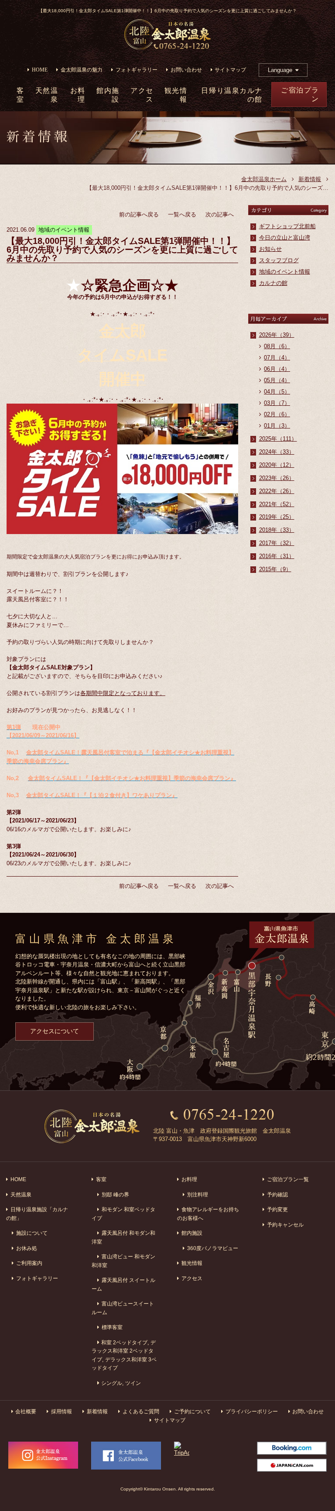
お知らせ (270, 249)
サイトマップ (230, 70)
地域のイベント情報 (284, 271)
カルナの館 (273, 283)
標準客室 (112, 1327)
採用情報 (61, 1411)
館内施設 (108, 95)
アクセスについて (54, 1031)
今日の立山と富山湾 (284, 237)
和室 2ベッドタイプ (124, 1342)
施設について (32, 1233)
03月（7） (277, 403)
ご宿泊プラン (300, 94)
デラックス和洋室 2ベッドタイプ (124, 1351)
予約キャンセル (285, 1224)
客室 (101, 1179)
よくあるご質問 (141, 1411)
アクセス (142, 95)
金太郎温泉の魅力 (82, 70)
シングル (111, 1383)
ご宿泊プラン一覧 (288, 1179)
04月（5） (277, 391)
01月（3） (277, 425)
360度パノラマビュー (212, 1248)
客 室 (20, 95)
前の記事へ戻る (139, 214)
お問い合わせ (186, 70)
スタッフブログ (279, 260)
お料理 (77, 95)
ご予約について (192, 1411)
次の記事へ (219, 214)
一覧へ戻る (182, 214)
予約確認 (277, 1194)
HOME (40, 70)
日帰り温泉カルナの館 (231, 95)
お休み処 (26, 1248)
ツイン (133, 1383)
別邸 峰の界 (115, 1194)
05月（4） (277, 380)
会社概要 (25, 1411)
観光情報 (176, 95)
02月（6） (277, 414)
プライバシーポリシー (252, 1411)
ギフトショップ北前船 (287, 226)
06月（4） (277, 369)
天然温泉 (46, 95)
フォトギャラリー (136, 70)
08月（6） (277, 346)
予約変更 (277, 1209)
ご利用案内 (29, 1263)
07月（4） (277, 357)
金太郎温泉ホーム (264, 179)
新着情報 (309, 179)
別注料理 (197, 1194)
